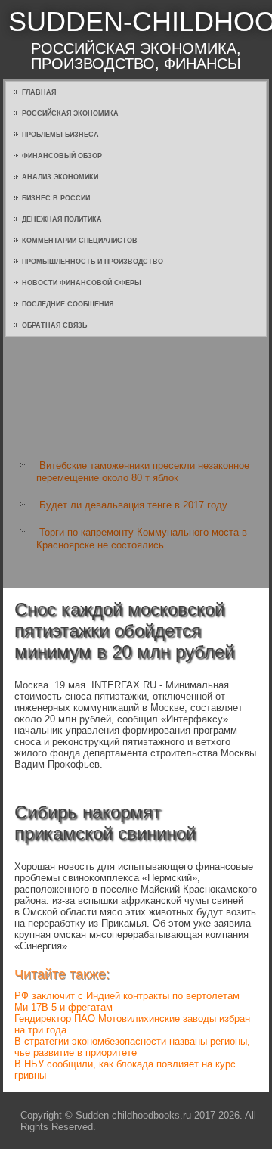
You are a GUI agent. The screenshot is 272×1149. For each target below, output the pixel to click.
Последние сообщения (67, 304)
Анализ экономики (60, 177)
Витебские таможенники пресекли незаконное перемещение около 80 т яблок (142, 471)
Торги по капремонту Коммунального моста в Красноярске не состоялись (141, 538)
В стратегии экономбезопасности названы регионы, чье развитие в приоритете (132, 1047)
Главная (39, 92)
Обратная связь (54, 325)
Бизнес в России (56, 198)
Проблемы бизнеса (60, 134)
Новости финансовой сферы (81, 283)
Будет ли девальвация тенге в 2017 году (133, 505)
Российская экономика (70, 113)
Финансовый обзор (62, 156)
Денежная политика (62, 219)
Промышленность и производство (92, 262)
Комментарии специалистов (80, 240)
